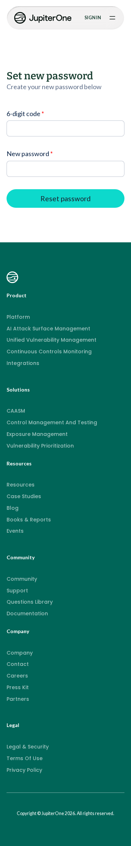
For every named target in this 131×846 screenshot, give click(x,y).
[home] (43, 18)
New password (28, 154)
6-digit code (23, 114)
